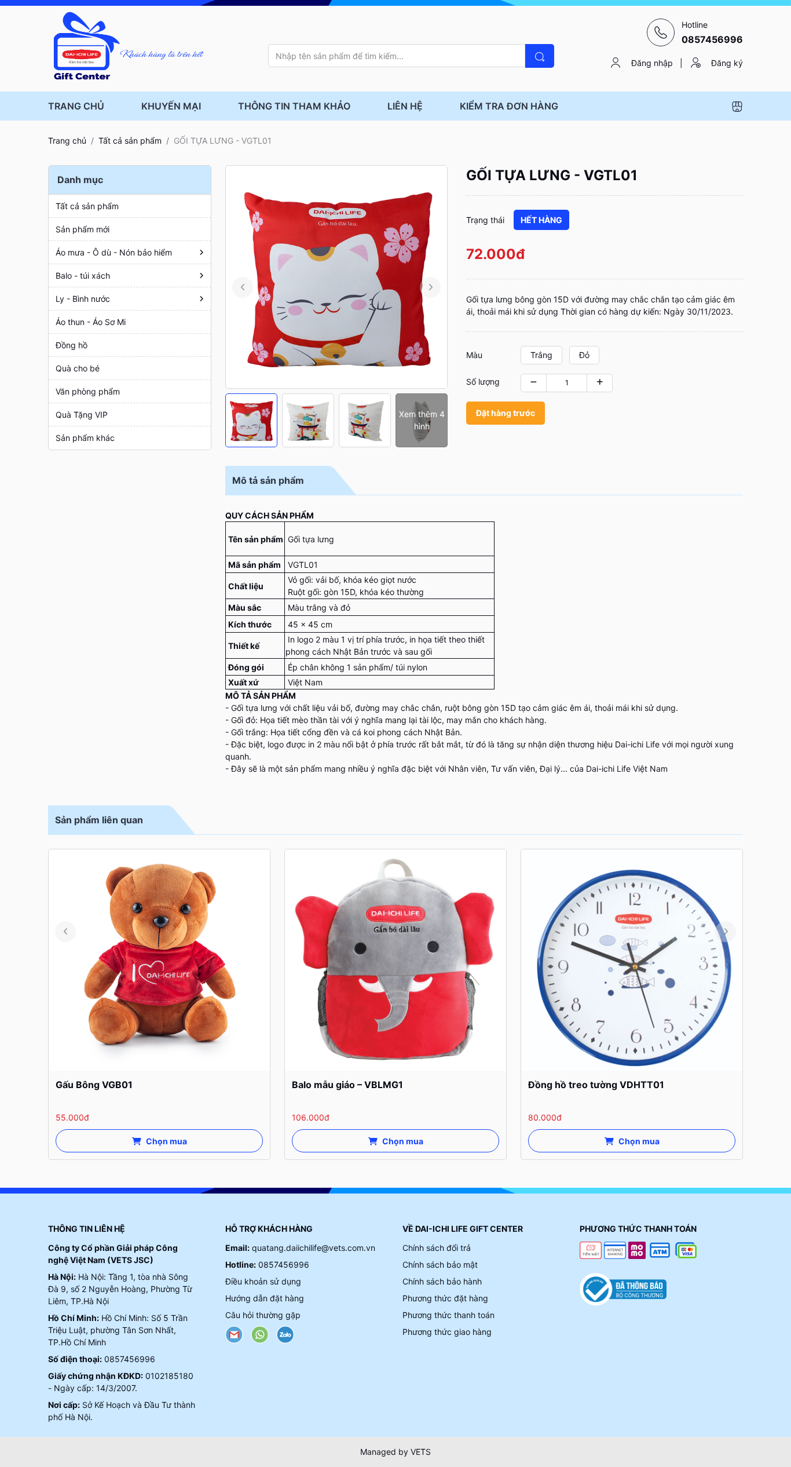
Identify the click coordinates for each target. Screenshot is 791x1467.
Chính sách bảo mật (440, 1264)
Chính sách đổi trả (436, 1248)
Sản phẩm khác (85, 438)
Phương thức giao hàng (447, 1332)
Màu (474, 355)
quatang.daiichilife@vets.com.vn (313, 1248)
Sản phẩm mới (82, 229)
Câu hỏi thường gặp (263, 1315)
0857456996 (129, 1359)
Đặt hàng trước (505, 413)
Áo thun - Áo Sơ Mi (91, 322)
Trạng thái (485, 220)
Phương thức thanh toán (448, 1315)
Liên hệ (405, 106)
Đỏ (584, 355)
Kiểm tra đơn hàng (509, 106)
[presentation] (242, 287)
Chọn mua (166, 1141)
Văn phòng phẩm (88, 391)
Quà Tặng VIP (82, 414)
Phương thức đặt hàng (445, 1298)
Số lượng (483, 381)
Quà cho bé (78, 368)
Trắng (541, 355)
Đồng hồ (71, 345)
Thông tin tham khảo (294, 106)
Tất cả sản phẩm (130, 140)
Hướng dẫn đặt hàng (264, 1298)
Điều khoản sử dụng (263, 1281)
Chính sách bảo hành (442, 1281)
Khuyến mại (171, 106)
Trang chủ (76, 106)
